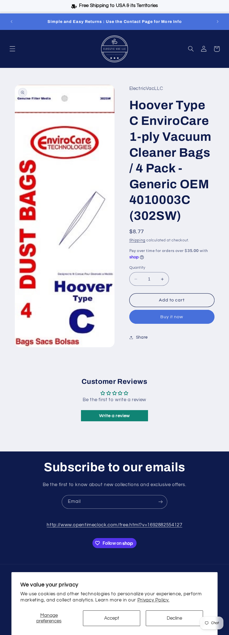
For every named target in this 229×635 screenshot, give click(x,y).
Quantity (137, 268)
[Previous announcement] (11, 21)
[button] (12, 48)
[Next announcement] (217, 21)
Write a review (114, 415)
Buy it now (171, 317)
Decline (174, 618)
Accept (111, 618)
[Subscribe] (160, 502)
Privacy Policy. (153, 600)
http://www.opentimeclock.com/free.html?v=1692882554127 (114, 524)
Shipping (137, 240)
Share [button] (142, 337)
